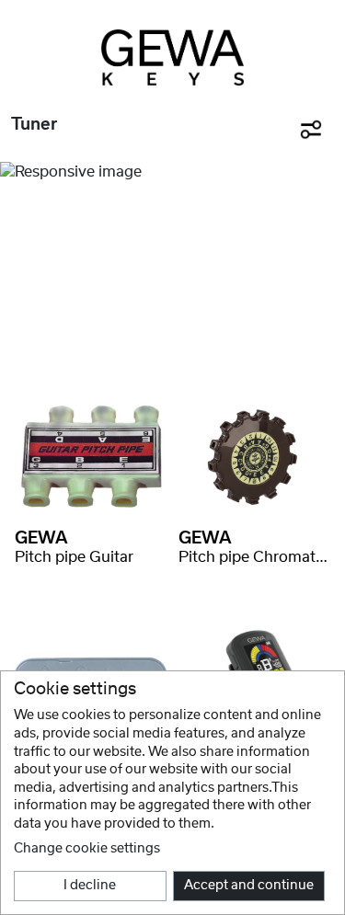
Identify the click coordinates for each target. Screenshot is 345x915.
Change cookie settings (87, 848)
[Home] (172, 57)
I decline (89, 885)
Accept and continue (249, 885)
